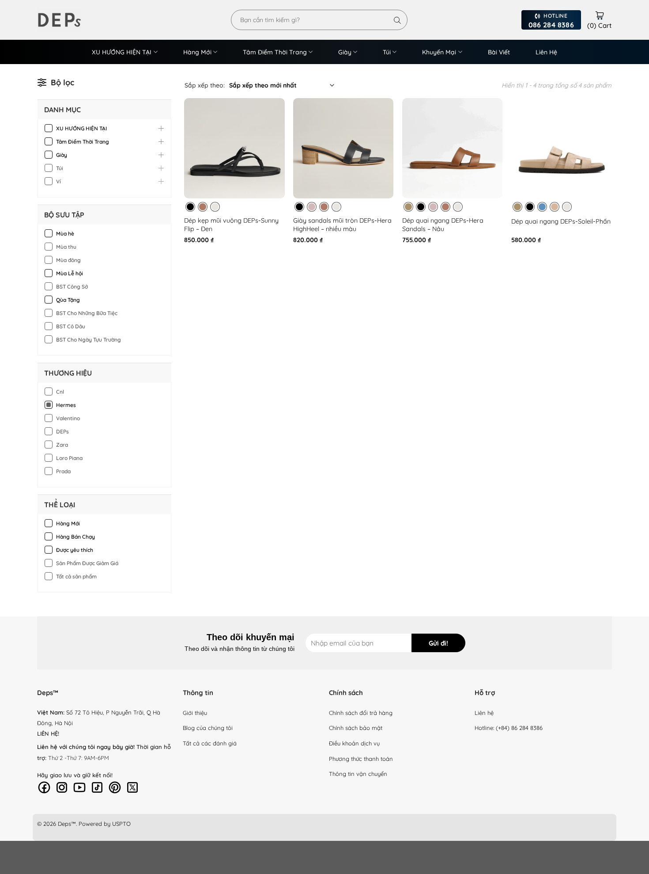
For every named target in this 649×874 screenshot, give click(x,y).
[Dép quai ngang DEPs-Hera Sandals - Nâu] (452, 148)
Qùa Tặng (68, 299)
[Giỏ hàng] (599, 14)
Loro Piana (69, 458)
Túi (387, 52)
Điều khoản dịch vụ (354, 743)
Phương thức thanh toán (361, 758)
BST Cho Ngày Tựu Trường (88, 339)
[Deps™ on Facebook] (44, 786)
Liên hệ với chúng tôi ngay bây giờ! (86, 746)
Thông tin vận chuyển (358, 773)
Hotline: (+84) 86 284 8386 (509, 727)
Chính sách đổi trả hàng (360, 712)
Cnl (60, 391)
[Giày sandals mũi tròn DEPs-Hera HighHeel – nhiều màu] (343, 148)
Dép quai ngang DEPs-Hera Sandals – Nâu (442, 225)
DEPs (62, 431)
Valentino (68, 418)
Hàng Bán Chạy (75, 536)
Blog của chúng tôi (208, 727)
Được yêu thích (74, 550)
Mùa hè (65, 233)
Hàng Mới (197, 52)
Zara (62, 444)
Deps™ (67, 823)
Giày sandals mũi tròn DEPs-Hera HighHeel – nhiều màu (342, 225)
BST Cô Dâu (70, 326)
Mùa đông (68, 260)
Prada (63, 471)
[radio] (190, 206)
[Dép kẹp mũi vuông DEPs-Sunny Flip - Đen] (234, 148)
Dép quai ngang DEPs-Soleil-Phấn (561, 221)
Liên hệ (484, 712)
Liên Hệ (546, 52)
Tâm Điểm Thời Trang (275, 52)
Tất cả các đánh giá (210, 743)
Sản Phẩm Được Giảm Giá (87, 563)
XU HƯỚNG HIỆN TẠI (121, 52)
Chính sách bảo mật (355, 727)
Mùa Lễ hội (69, 273)
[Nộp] (397, 20)
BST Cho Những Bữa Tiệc (86, 313)
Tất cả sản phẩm (76, 576)
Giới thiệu (195, 712)
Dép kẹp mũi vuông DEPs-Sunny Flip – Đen (231, 225)
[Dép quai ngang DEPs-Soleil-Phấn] (561, 148)
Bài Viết (499, 52)
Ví (58, 181)
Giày (344, 52)
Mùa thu (66, 246)
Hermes (66, 405)
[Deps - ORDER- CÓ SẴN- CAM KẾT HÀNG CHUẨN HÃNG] (71, 20)
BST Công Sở (72, 286)
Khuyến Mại (439, 52)
